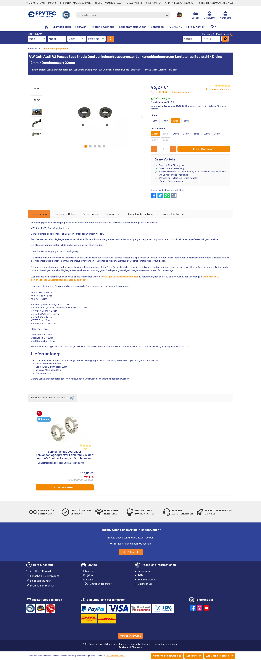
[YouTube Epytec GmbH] (206, 607)
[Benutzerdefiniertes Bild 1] (93, 608)
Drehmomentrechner (42, 585)
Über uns (88, 571)
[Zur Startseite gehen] (42, 14)
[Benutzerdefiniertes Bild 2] (118, 608)
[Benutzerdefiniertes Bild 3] (141, 608)
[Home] (46, 27)
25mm (186, 133)
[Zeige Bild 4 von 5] (99, 146)
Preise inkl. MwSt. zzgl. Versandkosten (170, 92)
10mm (165, 120)
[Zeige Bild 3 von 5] (95, 146)
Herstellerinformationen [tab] (140, 214)
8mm (155, 120)
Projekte (88, 575)
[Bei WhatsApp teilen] (167, 195)
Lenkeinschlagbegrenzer (58, 222)
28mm (217, 133)
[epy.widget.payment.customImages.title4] (163, 608)
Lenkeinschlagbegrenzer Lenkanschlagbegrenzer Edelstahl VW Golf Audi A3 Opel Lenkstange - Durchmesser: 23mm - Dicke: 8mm (64, 455)
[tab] (39, 214)
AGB (140, 575)
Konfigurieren (193, 655)
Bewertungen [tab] (90, 214)
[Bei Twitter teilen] (160, 195)
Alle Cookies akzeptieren (219, 655)
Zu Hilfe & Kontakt (40, 571)
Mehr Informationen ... (115, 656)
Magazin (88, 579)
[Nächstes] (142, 117)
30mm (155, 140)
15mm (186, 120)
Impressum (144, 571)
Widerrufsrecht (146, 579)
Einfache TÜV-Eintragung (44, 575)
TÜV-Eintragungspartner (97, 583)
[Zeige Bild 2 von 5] (90, 146)
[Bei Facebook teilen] (153, 195)
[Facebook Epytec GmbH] (192, 607)
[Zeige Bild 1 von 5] (86, 146)
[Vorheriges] (47, 117)
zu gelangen (79, 280)
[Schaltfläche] (213, 26)
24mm (176, 133)
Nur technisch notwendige (167, 655)
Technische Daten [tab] (64, 214)
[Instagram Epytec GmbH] (199, 607)
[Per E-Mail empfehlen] (173, 195)
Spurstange (140, 257)
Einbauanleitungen (40, 580)
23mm (165, 133)
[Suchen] (166, 15)
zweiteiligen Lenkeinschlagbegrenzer (119, 276)
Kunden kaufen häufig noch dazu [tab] (50, 397)
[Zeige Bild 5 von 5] (104, 146)
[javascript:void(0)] (231, 34)
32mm (165, 140)
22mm (155, 133)
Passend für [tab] (112, 214)
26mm (196, 133)
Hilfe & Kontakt (131, 552)
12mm (175, 120)
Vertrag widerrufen (130, 635)
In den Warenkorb (203, 149)
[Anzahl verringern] (154, 149)
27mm (207, 133)
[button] (72, 397)
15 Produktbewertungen (218, 89)
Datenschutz (145, 583)
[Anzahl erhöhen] (173, 149)
